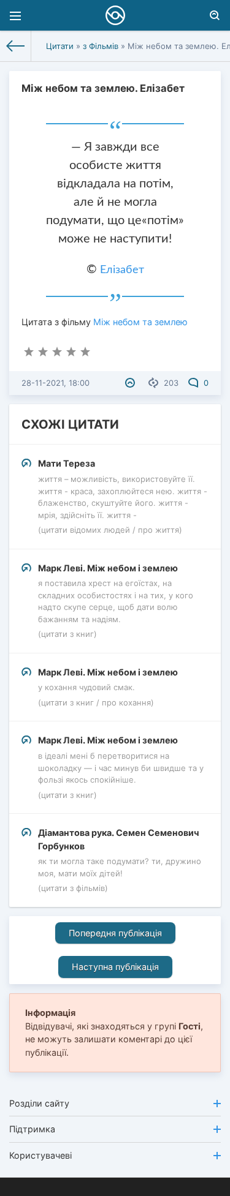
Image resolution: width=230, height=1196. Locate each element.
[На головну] (15, 46)
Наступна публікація (115, 966)
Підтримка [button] (32, 1129)
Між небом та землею (140, 322)
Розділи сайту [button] (39, 1103)
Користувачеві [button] (40, 1155)
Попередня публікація (115, 933)
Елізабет (122, 270)
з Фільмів (100, 46)
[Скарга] (131, 383)
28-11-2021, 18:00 (55, 383)
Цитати (60, 46)
